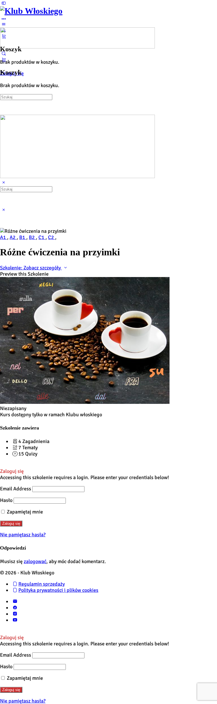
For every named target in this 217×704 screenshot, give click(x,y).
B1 (22, 237)
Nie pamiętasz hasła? (22, 535)
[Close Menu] (3, 183)
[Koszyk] (3, 60)
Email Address (15, 489)
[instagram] (14, 613)
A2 (13, 237)
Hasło (6, 500)
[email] (14, 601)
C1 (41, 237)
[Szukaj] (3, 53)
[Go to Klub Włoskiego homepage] (31, 11)
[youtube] (14, 620)
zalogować (35, 561)
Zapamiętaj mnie (24, 512)
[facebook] (14, 607)
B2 (32, 237)
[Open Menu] (3, 24)
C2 (51, 237)
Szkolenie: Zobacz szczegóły (31, 268)
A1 (3, 237)
